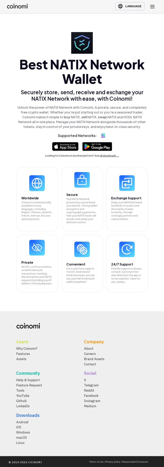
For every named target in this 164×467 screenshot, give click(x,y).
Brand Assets (94, 359)
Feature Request (29, 385)
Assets (21, 359)
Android (22, 422)
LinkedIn (23, 406)
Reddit (89, 390)
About (88, 348)
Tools (20, 390)
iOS (18, 427)
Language (133, 6)
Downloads (28, 415)
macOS (21, 437)
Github (21, 401)
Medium (90, 406)
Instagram (92, 401)
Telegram (91, 385)
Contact (90, 364)
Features (23, 353)
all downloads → (109, 155)
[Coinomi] (17, 7)
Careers (90, 353)
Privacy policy (112, 461)
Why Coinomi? (26, 348)
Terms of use (96, 461)
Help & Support (28, 380)
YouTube (22, 395)
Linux (20, 443)
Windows (23, 432)
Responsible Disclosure (135, 461)
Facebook (91, 395)
